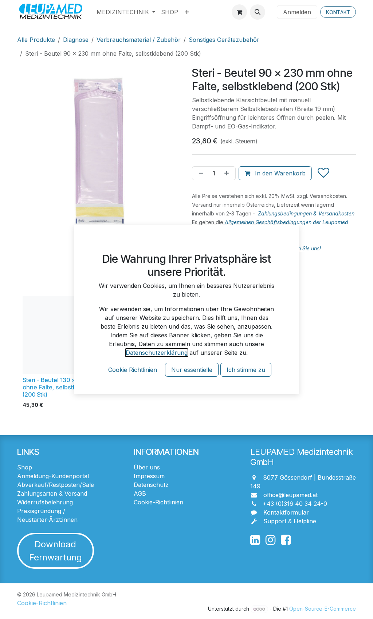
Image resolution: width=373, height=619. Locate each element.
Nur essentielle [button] (191, 369)
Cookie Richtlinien (132, 369)
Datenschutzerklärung (157, 352)
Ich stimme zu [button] (246, 369)
